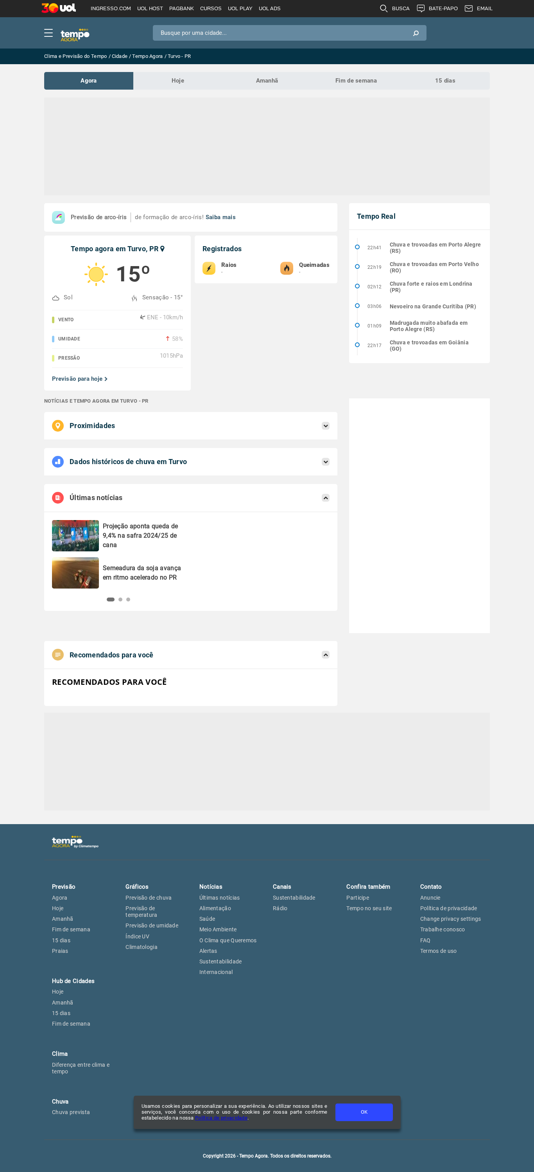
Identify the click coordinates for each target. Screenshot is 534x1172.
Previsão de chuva (148, 898)
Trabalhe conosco (442, 929)
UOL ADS (270, 8)
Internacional (216, 972)
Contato (431, 886)
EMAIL (485, 8)
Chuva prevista (71, 1112)
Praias (60, 951)
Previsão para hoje (77, 379)
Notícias (210, 886)
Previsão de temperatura (141, 911)
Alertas (208, 951)
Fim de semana (356, 80)
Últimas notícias (219, 898)
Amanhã (267, 80)
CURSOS (211, 8)
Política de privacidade (221, 1118)
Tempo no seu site (369, 908)
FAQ (425, 940)
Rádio (280, 908)
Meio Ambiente (218, 929)
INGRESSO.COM (111, 8)
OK (364, 1112)
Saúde (207, 919)
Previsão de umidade (151, 925)
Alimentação (215, 908)
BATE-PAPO (443, 8)
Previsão (63, 886)
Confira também (368, 886)
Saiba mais (221, 217)
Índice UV (137, 936)
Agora (89, 80)
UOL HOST (150, 8)
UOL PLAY (240, 8)
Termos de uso (438, 951)
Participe (357, 898)
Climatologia (141, 947)
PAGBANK (181, 8)
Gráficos (137, 886)
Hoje (178, 80)
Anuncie (430, 898)
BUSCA (401, 8)
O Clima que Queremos (228, 940)
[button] (111, 599)
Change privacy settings (450, 919)
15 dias (445, 80)
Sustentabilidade (220, 961)
